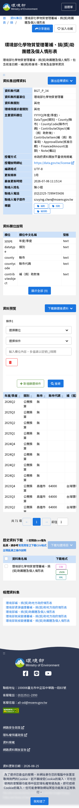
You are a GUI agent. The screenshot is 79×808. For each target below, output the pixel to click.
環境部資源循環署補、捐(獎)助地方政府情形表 (36, 607)
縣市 (40, 395)
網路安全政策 (12, 727)
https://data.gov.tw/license (52, 162)
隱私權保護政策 (13, 735)
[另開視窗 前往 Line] (36, 673)
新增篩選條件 (32, 383)
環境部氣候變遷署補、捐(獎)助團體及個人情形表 (38, 620)
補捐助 (43, 211)
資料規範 (9, 742)
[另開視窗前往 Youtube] (48, 673)
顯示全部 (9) (39, 290)
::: (4, 74)
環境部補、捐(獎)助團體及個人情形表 (30, 611)
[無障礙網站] (11, 711)
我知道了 (39, 801)
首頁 (4, 20)
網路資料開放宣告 (15, 749)
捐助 (57, 205)
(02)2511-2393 (27, 695)
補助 (42, 205)
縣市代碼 (54, 395)
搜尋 (57, 383)
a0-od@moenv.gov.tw (32, 702)
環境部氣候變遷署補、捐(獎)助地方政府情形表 (36, 616)
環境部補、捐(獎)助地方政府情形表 (29, 603)
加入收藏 (66, 28)
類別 (26, 395)
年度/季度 (11, 395)
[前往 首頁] (20, 6)
